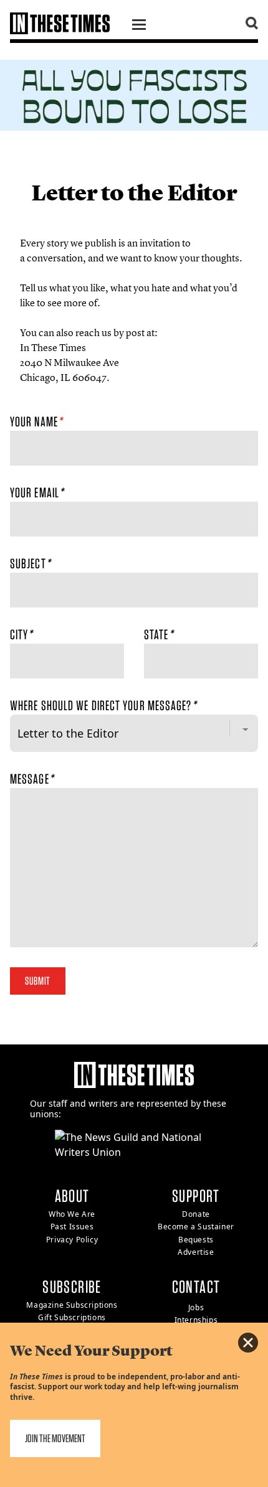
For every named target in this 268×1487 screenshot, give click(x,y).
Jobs (196, 1307)
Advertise (196, 1252)
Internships (196, 1320)
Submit (37, 980)
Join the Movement (55, 1438)
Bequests (196, 1239)
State (158, 634)
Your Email (37, 492)
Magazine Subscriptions (71, 1305)
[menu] (139, 26)
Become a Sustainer (196, 1226)
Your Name (36, 421)
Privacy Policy (72, 1239)
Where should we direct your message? (103, 705)
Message (32, 779)
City (21, 634)
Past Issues (72, 1226)
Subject (30, 563)
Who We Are (72, 1214)
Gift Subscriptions (72, 1317)
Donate (196, 1214)
